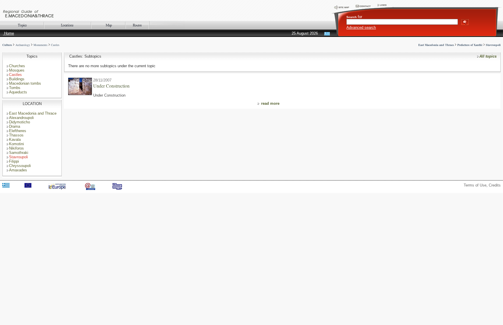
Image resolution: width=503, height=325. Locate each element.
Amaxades (18, 170)
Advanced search (361, 27)
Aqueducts (18, 92)
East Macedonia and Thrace (32, 113)
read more (270, 103)
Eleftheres (17, 131)
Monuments (40, 45)
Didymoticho (19, 122)
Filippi (14, 161)
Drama (14, 126)
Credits (495, 185)
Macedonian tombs (25, 83)
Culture (7, 45)
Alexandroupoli (21, 118)
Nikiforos (16, 148)
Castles (55, 45)
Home (8, 33)
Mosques (16, 70)
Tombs (14, 88)
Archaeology (22, 45)
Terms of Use (475, 185)
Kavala (15, 139)
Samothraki (18, 152)
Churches (17, 66)
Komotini (16, 144)
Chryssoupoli (20, 166)
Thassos (16, 135)
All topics (488, 56)
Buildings (16, 79)
